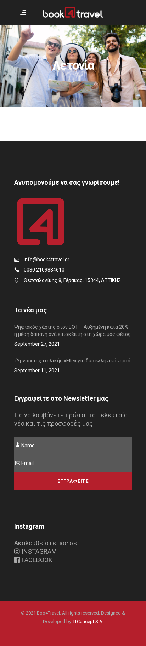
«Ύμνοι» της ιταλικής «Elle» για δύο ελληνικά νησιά (72, 360)
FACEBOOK (37, 560)
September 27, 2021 (37, 344)
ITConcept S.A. (88, 621)
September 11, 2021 (37, 370)
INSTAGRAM (39, 551)
